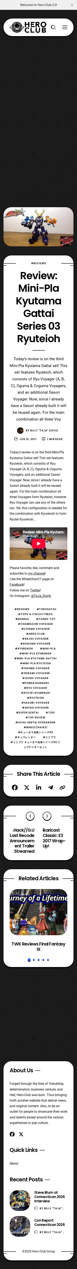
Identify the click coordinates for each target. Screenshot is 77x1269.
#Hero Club (35, 634)
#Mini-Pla (48, 648)
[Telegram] (50, 787)
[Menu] (64, 27)
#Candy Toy (45, 619)
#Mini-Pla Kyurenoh (35, 653)
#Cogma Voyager (35, 629)
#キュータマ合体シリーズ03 (35, 732)
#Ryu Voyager (35, 688)
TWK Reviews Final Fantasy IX (38, 946)
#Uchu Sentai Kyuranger (35, 722)
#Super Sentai (27, 712)
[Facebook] (15, 787)
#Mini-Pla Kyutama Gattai (35, 658)
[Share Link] (62, 787)
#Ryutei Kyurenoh (35, 693)
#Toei (50, 712)
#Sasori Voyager (35, 702)
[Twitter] (27, 787)
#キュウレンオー (25, 737)
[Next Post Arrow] (47, 816)
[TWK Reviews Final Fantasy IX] (38, 912)
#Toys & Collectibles (35, 614)
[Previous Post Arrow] (30, 816)
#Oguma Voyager (35, 668)
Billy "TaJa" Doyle (44, 430)
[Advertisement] (38, 75)
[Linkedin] (38, 787)
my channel (36, 573)
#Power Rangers (35, 683)
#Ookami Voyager (35, 673)
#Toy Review (35, 717)
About (14, 1163)
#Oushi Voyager (35, 678)
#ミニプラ (49, 737)
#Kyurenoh (24, 648)
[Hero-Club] (28, 27)
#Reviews (38, 263)
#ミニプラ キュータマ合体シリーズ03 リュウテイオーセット (35, 744)
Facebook (17, 584)
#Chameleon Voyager (35, 624)
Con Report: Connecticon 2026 (49, 1222)
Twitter (35, 590)
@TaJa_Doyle (41, 596)
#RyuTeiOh (35, 698)
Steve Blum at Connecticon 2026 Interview (49, 1197)
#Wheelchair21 (35, 727)
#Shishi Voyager (35, 707)
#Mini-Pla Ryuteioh (35, 663)
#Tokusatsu (46, 609)
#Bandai (22, 619)
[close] (72, 5)
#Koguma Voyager (35, 643)
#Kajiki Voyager (35, 638)
